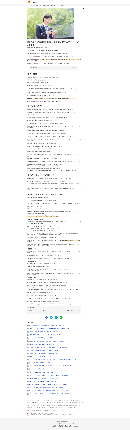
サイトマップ (69, 426)
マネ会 (28, 5)
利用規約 (55, 425)
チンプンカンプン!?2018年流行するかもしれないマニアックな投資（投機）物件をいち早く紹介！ (53, 359)
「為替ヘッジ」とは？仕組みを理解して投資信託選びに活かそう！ (45, 353)
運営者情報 (62, 423)
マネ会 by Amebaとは (54, 423)
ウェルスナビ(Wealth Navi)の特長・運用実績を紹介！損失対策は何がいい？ (47, 387)
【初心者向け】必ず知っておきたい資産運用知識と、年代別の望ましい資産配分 (48, 375)
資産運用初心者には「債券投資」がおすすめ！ (40, 362)
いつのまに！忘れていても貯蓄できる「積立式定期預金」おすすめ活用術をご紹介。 (49, 328)
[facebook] (46, 317)
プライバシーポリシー (71, 425)
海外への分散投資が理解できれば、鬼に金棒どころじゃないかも (45, 350)
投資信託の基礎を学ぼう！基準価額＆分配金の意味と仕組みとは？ (45, 378)
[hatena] (56, 317)
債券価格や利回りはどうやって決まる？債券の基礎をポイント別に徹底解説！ (48, 347)
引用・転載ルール (62, 425)
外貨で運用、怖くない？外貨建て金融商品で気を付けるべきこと (45, 381)
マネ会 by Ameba (34, 402)
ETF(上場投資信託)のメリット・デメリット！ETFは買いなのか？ (45, 325)
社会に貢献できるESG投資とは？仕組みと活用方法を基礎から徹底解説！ (47, 341)
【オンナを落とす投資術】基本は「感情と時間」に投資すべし (44, 338)
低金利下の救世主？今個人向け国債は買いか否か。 (41, 372)
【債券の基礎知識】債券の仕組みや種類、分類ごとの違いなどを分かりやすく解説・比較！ (51, 366)
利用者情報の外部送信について (58, 426)
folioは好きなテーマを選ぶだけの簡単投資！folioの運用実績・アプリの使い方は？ (49, 390)
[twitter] (51, 317)
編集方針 (79, 423)
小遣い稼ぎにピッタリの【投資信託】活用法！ (40, 356)
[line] (61, 317)
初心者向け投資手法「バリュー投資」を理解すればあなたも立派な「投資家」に (48, 384)
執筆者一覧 (73, 423)
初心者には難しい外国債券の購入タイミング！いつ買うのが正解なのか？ (47, 369)
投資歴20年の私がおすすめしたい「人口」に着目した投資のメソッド (46, 334)
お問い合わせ (75, 426)
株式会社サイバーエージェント (53, 414)
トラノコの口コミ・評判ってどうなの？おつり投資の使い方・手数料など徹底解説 (49, 393)
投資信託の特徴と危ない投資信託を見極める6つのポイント (43, 344)
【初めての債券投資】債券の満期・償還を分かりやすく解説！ (44, 331)
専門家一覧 (68, 423)
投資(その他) (33, 5)
